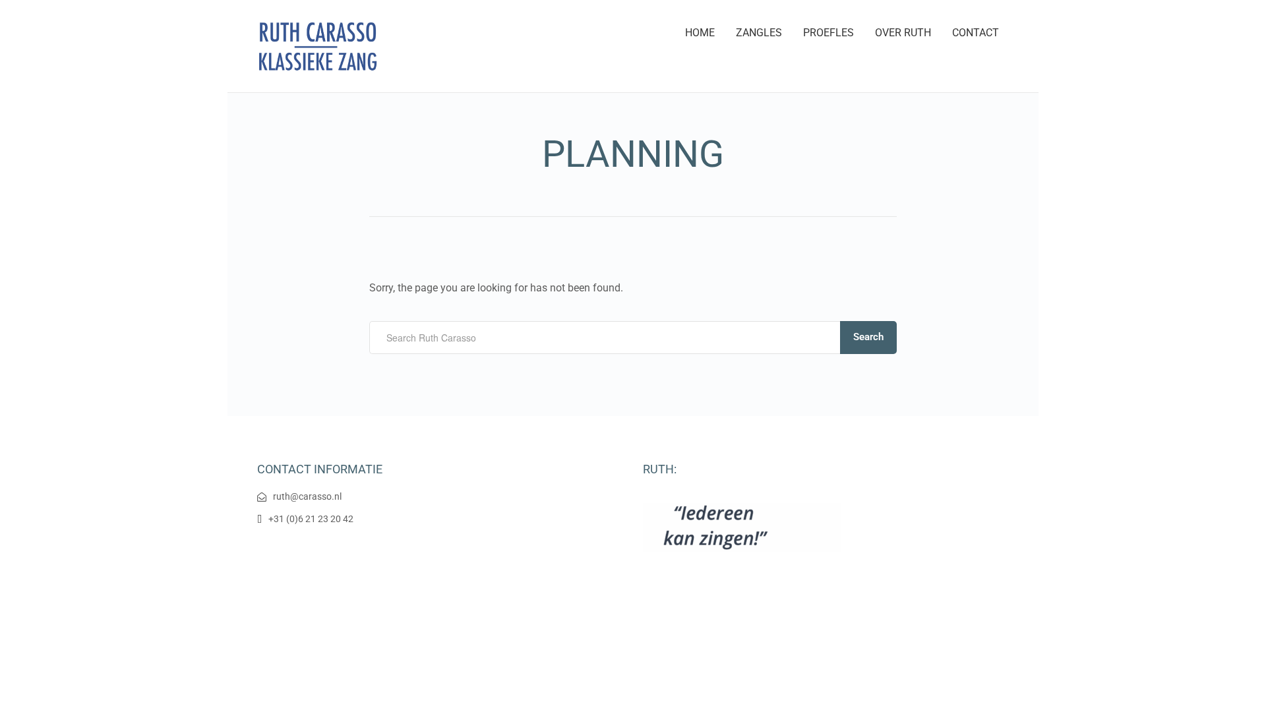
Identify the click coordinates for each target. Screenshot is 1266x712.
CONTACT (975, 32)
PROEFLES (828, 32)
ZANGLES (759, 32)
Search (868, 337)
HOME (700, 32)
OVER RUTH (903, 32)
